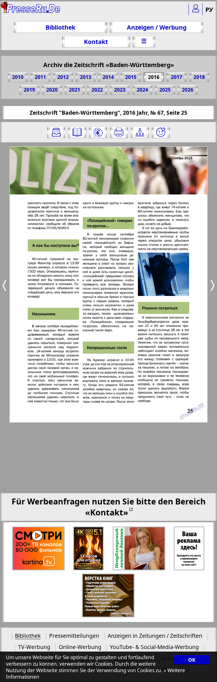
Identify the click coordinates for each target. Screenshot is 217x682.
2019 (29, 90)
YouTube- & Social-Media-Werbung (154, 647)
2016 (153, 77)
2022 (97, 90)
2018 (199, 77)
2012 (63, 77)
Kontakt (96, 41)
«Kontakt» (106, 512)
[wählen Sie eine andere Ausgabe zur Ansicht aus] (56, 132)
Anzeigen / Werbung (156, 27)
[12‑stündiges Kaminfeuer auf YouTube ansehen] (89, 548)
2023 (119, 90)
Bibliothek (60, 27)
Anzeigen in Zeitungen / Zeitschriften (155, 635)
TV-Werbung (34, 647)
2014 (108, 77)
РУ (209, 9)
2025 (165, 90)
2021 (74, 90)
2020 (52, 90)
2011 (40, 77)
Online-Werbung (80, 647)
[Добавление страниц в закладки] (161, 132)
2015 (130, 77)
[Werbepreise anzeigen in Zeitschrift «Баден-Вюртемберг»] (98, 132)
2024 (142, 90)
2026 (187, 90)
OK (191, 660)
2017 (176, 77)
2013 (85, 77)
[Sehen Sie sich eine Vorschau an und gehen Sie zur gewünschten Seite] (77, 132)
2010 (17, 77)
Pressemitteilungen (74, 635)
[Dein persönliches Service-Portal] (195, 9)
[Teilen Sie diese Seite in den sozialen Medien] (140, 132)
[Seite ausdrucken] (119, 132)
